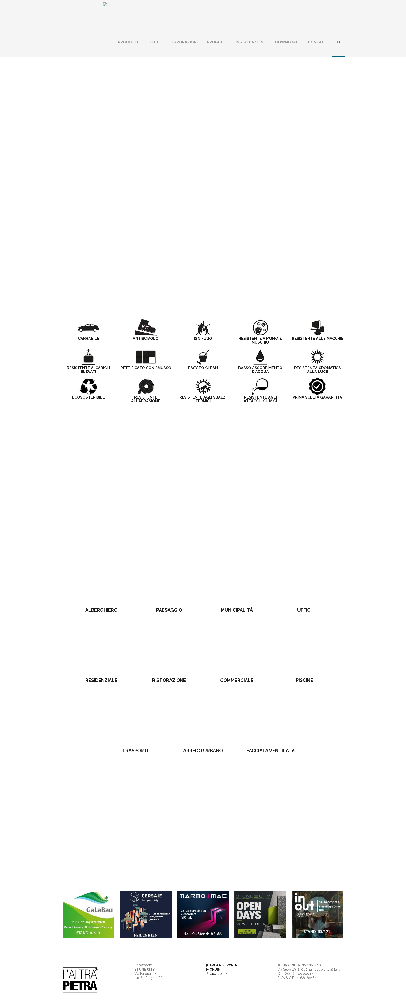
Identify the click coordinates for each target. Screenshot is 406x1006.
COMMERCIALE (237, 680)
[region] (203, 133)
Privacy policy (216, 973)
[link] (101, 577)
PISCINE (304, 680)
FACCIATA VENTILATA (270, 750)
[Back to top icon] (383, 996)
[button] (203, 189)
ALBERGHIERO (101, 610)
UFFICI (304, 610)
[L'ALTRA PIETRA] (105, 14)
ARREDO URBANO (203, 750)
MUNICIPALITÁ (237, 610)
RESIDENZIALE (101, 680)
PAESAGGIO (169, 610)
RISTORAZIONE (169, 680)
